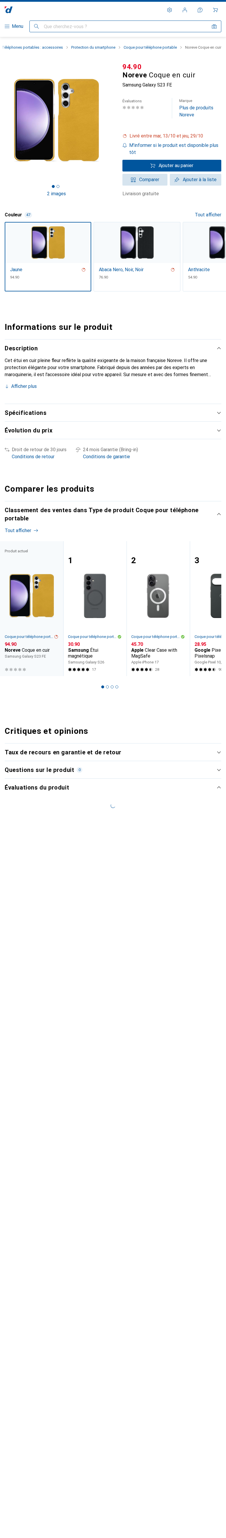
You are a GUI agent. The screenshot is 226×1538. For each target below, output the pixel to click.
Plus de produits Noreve (196, 108)
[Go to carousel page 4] (116, 686)
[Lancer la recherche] (36, 26)
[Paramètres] (169, 10)
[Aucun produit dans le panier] (215, 10)
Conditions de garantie (106, 456)
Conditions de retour (33, 456)
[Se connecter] (185, 10)
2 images (56, 193)
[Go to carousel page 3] (112, 686)
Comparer (149, 179)
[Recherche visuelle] (214, 26)
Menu (17, 26)
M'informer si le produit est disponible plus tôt (173, 148)
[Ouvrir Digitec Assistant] (200, 10)
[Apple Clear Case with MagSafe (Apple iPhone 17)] (158, 608)
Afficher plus (24, 386)
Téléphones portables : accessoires (32, 47)
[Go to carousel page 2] (107, 686)
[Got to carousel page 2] (57, 186)
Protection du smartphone (93, 47)
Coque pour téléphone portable (150, 47)
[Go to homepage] (9, 9)
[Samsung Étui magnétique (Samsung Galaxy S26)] (95, 608)
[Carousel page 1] (102, 686)
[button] (171, 136)
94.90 (132, 67)
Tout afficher (208, 215)
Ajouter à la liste (200, 179)
